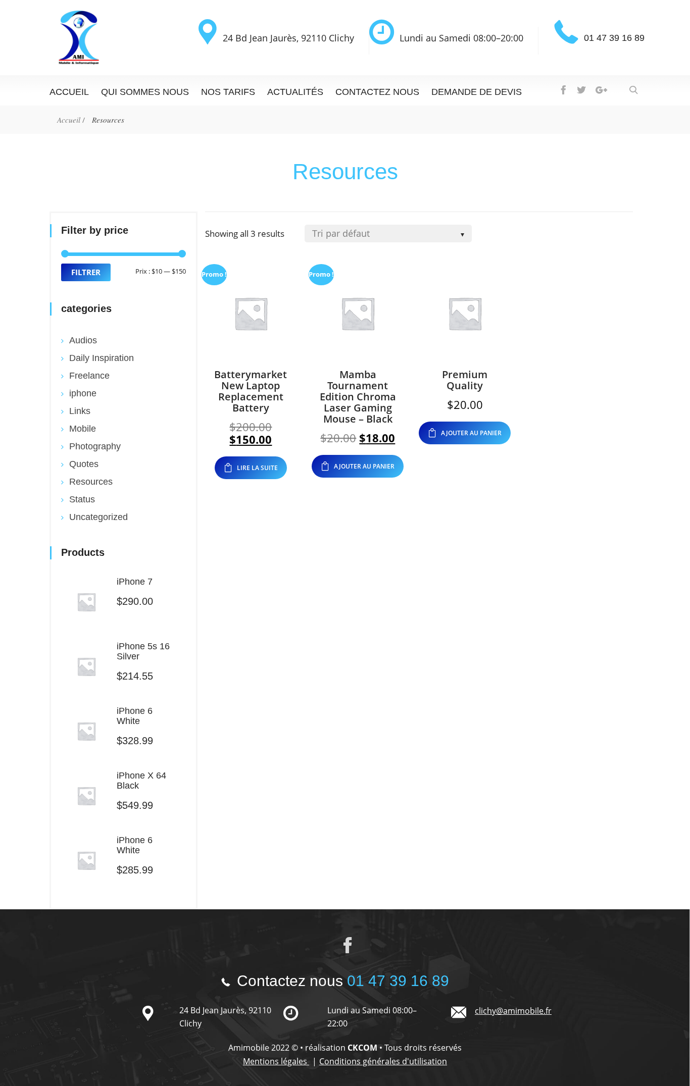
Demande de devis (476, 92)
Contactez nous (377, 92)
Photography (95, 446)
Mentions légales (276, 1061)
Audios (83, 340)
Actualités (295, 92)
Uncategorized (98, 517)
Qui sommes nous (145, 92)
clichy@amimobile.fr (513, 1010)
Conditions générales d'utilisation (383, 1061)
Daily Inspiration (101, 358)
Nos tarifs (228, 92)
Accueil (69, 92)
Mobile (82, 429)
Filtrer (86, 272)
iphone (82, 393)
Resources (91, 482)
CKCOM (362, 1047)
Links (79, 411)
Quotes (83, 464)
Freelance (89, 376)
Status (82, 499)
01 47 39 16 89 (614, 38)
